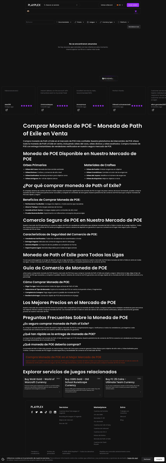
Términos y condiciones (35, 452)
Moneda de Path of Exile (102, 439)
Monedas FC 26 (99, 418)
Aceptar (159, 459)
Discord (123, 416)
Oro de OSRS (98, 415)
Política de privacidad (51, 452)
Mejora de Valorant (66, 420)
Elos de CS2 (63, 423)
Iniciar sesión (132, 5)
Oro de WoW (98, 421)
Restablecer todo (134, 27)
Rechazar (147, 459)
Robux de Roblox (100, 435)
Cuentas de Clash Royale (100, 443)
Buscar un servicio (52, 5)
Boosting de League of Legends (70, 416)
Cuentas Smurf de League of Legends (69, 412)
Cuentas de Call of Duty (102, 425)
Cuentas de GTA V (100, 432)
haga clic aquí (132, 458)
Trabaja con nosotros (124, 412)
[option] (136, 11)
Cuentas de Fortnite (101, 411)
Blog (121, 420)
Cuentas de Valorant (101, 428)
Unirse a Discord (106, 5)
